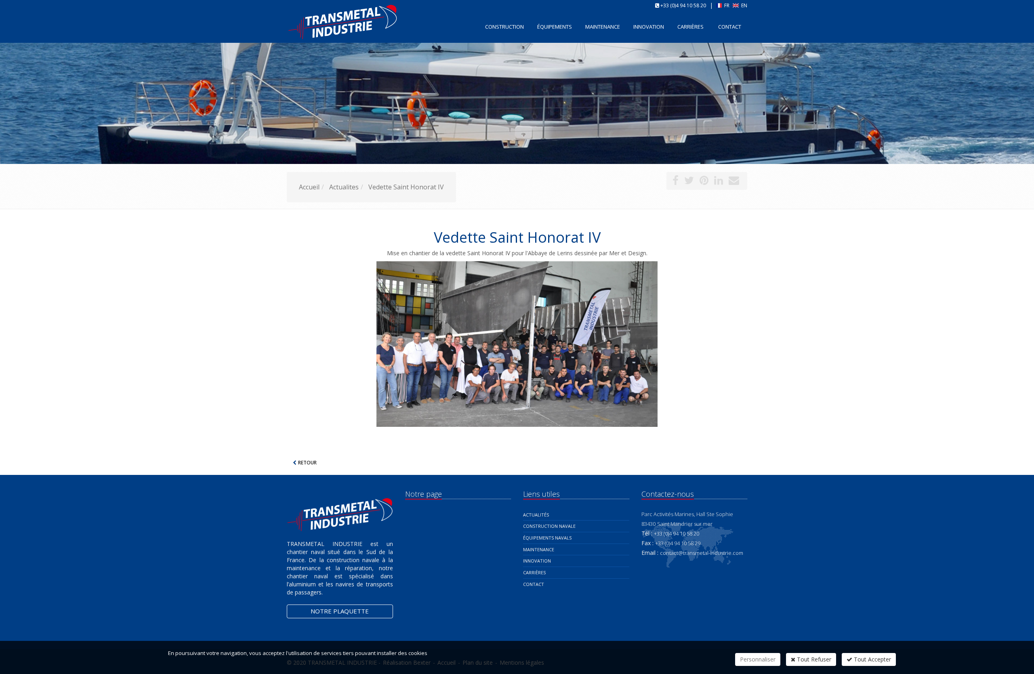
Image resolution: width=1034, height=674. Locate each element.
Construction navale (549, 526)
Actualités (536, 515)
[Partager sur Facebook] (676, 181)
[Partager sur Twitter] (689, 181)
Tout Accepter (871, 659)
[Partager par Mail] (734, 181)
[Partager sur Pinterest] (704, 181)
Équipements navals (547, 538)
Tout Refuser (813, 659)
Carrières (690, 26)
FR (727, 5)
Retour (307, 462)
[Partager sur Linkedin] (718, 181)
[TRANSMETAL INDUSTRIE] (286, 26)
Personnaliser (758, 659)
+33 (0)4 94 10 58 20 (683, 5)
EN (743, 5)
